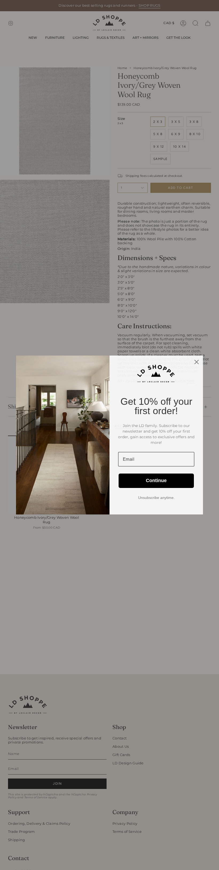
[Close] (196, 362)
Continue (156, 480)
